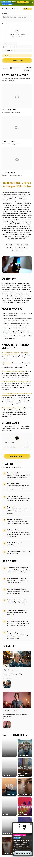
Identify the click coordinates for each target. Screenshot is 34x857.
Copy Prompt (8, 678)
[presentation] (17, 33)
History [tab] (7, 68)
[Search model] (17, 9)
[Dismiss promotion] (32, 3)
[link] (10, 9)
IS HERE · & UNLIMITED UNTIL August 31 (17, 3)
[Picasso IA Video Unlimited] (22, 839)
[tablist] (11, 68)
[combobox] (9, 43)
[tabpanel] (17, 125)
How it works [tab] (15, 68)
